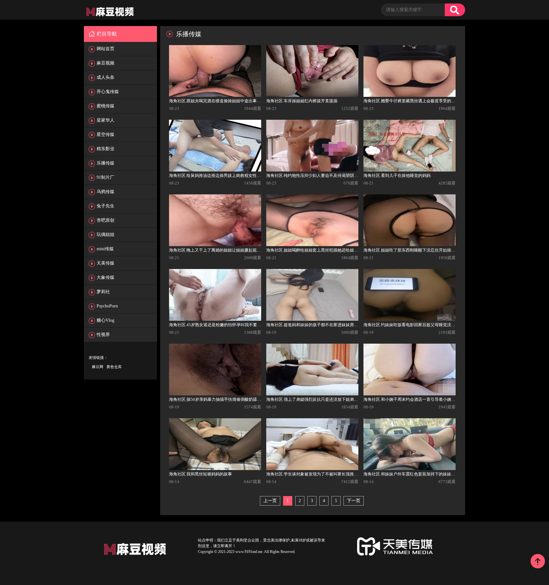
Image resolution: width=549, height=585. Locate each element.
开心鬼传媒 (108, 91)
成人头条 (105, 77)
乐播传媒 (105, 163)
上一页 (270, 500)
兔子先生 (105, 206)
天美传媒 (105, 263)
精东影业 (105, 148)
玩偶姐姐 (105, 234)
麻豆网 (97, 367)
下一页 (353, 500)
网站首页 (105, 48)
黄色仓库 (114, 367)
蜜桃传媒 (105, 106)
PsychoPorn (107, 306)
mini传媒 (105, 248)
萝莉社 (103, 291)
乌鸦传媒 (105, 191)
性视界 (103, 334)
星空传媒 (105, 134)
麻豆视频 (105, 63)
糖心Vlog (105, 320)
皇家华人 (105, 120)
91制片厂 (105, 177)
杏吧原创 (105, 220)
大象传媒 (105, 277)
